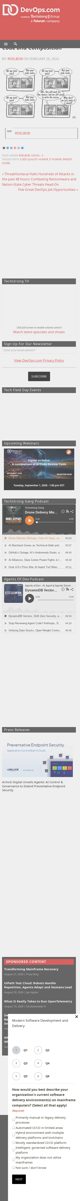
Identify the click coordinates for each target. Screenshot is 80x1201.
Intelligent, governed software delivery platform (43, 1149)
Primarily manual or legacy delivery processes (41, 1119)
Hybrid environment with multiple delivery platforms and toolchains (40, 1135)
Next (19, 1179)
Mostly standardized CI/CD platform (41, 1143)
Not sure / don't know (31, 1168)
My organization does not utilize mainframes (38, 1159)
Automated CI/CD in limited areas (39, 1128)
